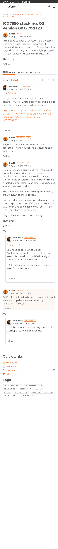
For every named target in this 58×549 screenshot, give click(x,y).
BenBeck (14, 86)
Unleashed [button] (27, 395)
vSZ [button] (7, 392)
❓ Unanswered (29, 370)
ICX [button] (22, 389)
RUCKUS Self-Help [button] (12, 386)
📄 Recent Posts (10, 366)
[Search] (49, 6)
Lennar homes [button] (11, 395)
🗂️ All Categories (10, 362)
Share (7, 64)
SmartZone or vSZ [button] (33, 386)
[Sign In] (54, 6)
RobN (12, 34)
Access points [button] (20, 392)
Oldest (14, 80)
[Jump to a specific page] (53, 80)
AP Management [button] (36, 389)
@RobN (12, 93)
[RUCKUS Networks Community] (12, 6)
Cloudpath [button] (9, 389)
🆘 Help (6, 374)
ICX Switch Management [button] (42, 392)
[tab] (8, 72)
